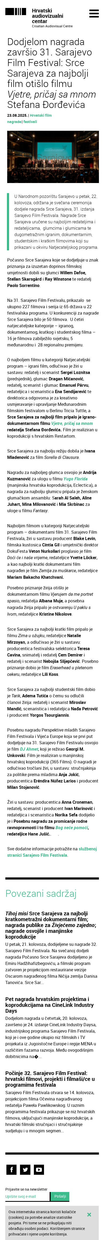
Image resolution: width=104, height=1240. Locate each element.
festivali (30, 121)
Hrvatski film (41, 115)
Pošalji (60, 1196)
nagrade (14, 121)
